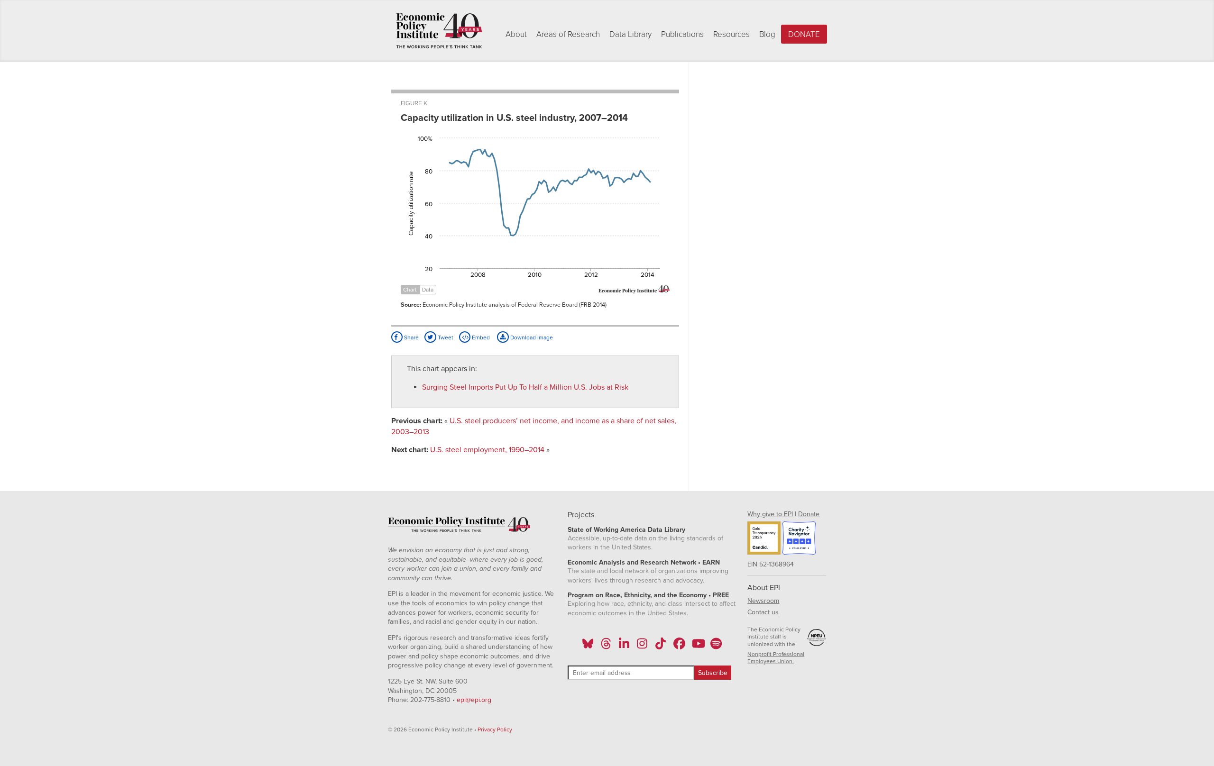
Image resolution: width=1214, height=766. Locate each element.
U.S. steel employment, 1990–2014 (487, 450)
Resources (731, 34)
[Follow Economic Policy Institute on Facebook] (679, 646)
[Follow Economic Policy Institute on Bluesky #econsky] (587, 646)
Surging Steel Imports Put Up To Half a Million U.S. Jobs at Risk (525, 387)
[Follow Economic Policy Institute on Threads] (606, 646)
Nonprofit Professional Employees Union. (775, 658)
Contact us (763, 612)
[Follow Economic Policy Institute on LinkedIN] (624, 646)
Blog (767, 34)
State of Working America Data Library (626, 530)
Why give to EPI (770, 514)
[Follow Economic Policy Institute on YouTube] (697, 646)
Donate (804, 34)
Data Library (630, 34)
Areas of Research (568, 34)
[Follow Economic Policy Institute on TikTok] (661, 646)
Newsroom (763, 601)
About (516, 34)
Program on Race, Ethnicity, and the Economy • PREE (648, 595)
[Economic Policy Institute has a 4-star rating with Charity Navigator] (799, 539)
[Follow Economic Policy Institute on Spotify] (716, 646)
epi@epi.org (474, 700)
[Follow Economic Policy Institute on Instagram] (642, 646)
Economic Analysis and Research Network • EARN (644, 562)
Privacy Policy (495, 729)
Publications (682, 34)
